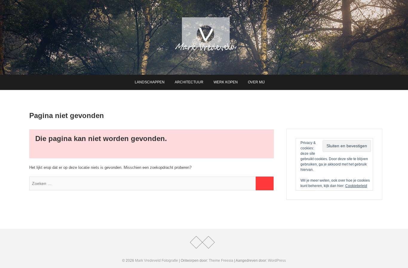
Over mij (256, 82)
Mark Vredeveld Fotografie (156, 260)
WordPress (277, 260)
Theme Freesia (221, 260)
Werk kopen (226, 82)
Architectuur (189, 82)
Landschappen (150, 82)
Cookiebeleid (356, 186)
